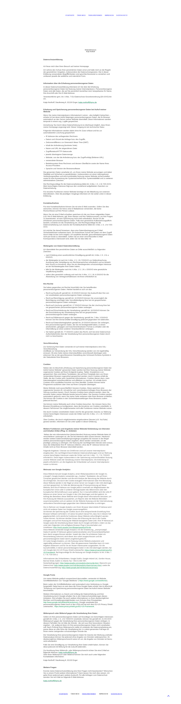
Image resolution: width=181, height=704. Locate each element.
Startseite (69, 15)
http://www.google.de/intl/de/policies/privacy (80, 567)
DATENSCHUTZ (116, 694)
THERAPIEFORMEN (89, 694)
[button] (168, 696)
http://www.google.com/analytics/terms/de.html (79, 563)
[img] (53, 15)
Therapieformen (95, 15)
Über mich (81, 15)
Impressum (109, 15)
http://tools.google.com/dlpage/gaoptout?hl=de (72, 527)
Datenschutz (121, 15)
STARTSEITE (63, 694)
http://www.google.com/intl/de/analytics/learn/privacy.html (78, 565)
